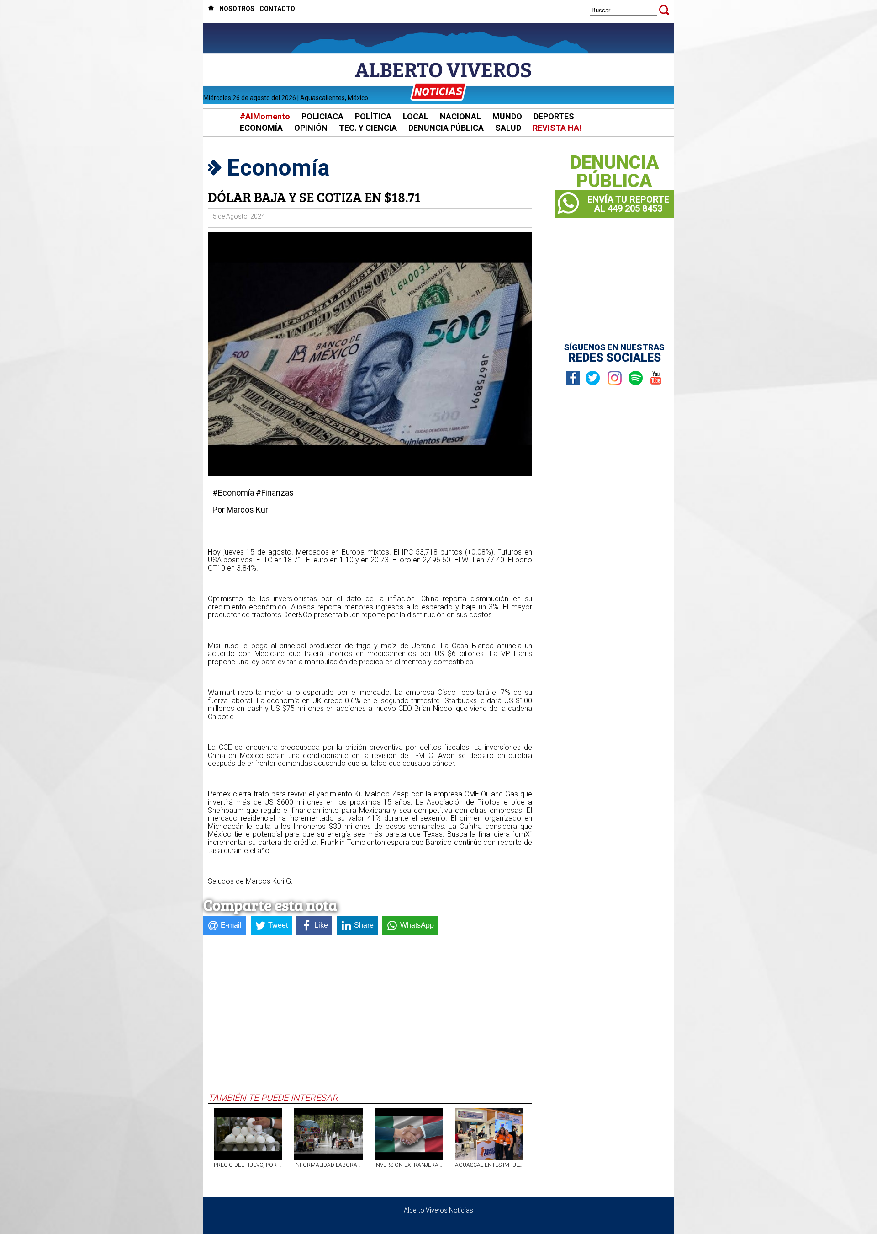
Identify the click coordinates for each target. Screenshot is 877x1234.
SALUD (508, 128)
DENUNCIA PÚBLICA (446, 128)
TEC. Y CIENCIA (368, 128)
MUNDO (507, 116)
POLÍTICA (373, 116)
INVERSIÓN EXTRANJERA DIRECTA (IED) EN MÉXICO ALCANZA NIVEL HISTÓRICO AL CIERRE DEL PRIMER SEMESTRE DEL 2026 (409, 1165)
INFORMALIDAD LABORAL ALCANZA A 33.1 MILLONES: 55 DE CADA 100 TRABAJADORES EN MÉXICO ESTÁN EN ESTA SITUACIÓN (328, 1165)
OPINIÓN (311, 128)
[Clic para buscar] (664, 10)
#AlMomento (265, 116)
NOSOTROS (236, 8)
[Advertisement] (370, 1024)
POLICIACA (322, 116)
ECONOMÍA (261, 128)
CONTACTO (277, 8)
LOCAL (415, 116)
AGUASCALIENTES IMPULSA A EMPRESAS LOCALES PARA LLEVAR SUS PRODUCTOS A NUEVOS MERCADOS (489, 1165)
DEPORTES (554, 116)
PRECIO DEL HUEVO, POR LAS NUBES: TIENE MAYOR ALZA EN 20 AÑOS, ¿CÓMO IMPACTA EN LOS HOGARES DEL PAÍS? (248, 1165)
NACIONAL (460, 116)
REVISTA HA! (557, 128)
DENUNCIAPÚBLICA (614, 172)
